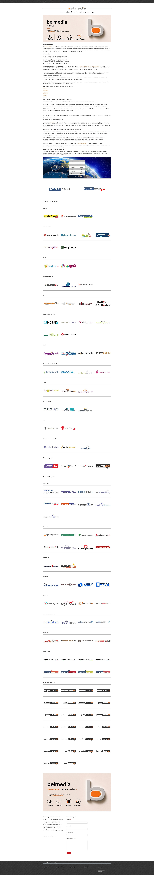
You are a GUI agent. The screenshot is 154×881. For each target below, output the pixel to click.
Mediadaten (100, 867)
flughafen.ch (45, 93)
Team (99, 866)
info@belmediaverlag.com (60, 869)
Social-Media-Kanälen (82, 143)
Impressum (100, 871)
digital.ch (45, 95)
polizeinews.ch (100, 131)
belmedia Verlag (48, 46)
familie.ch (45, 88)
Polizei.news (47, 131)
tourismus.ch (45, 92)
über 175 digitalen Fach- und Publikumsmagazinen (89, 66)
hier (66, 154)
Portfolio (45, 49)
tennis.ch (45, 96)
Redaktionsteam (52, 122)
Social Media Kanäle (101, 870)
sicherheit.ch (45, 90)
